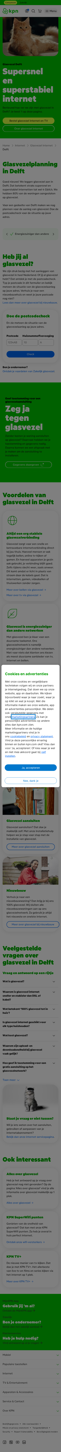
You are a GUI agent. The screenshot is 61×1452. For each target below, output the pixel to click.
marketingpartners (23, 716)
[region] (30, 726)
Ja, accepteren (31, 767)
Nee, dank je (30, 780)
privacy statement (42, 736)
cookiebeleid (18, 736)
